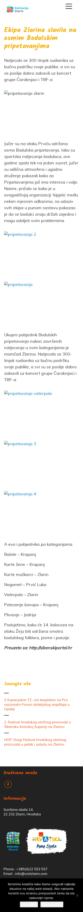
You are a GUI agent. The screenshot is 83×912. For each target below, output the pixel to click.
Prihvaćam (29, 904)
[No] (77, 895)
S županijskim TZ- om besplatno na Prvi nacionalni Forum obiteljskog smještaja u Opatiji (37, 704)
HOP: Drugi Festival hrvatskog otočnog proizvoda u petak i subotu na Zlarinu (35, 742)
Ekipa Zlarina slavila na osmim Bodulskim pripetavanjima (40, 38)
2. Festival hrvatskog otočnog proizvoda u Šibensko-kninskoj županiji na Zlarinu (37, 725)
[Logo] (17, 7)
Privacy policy (52, 904)
